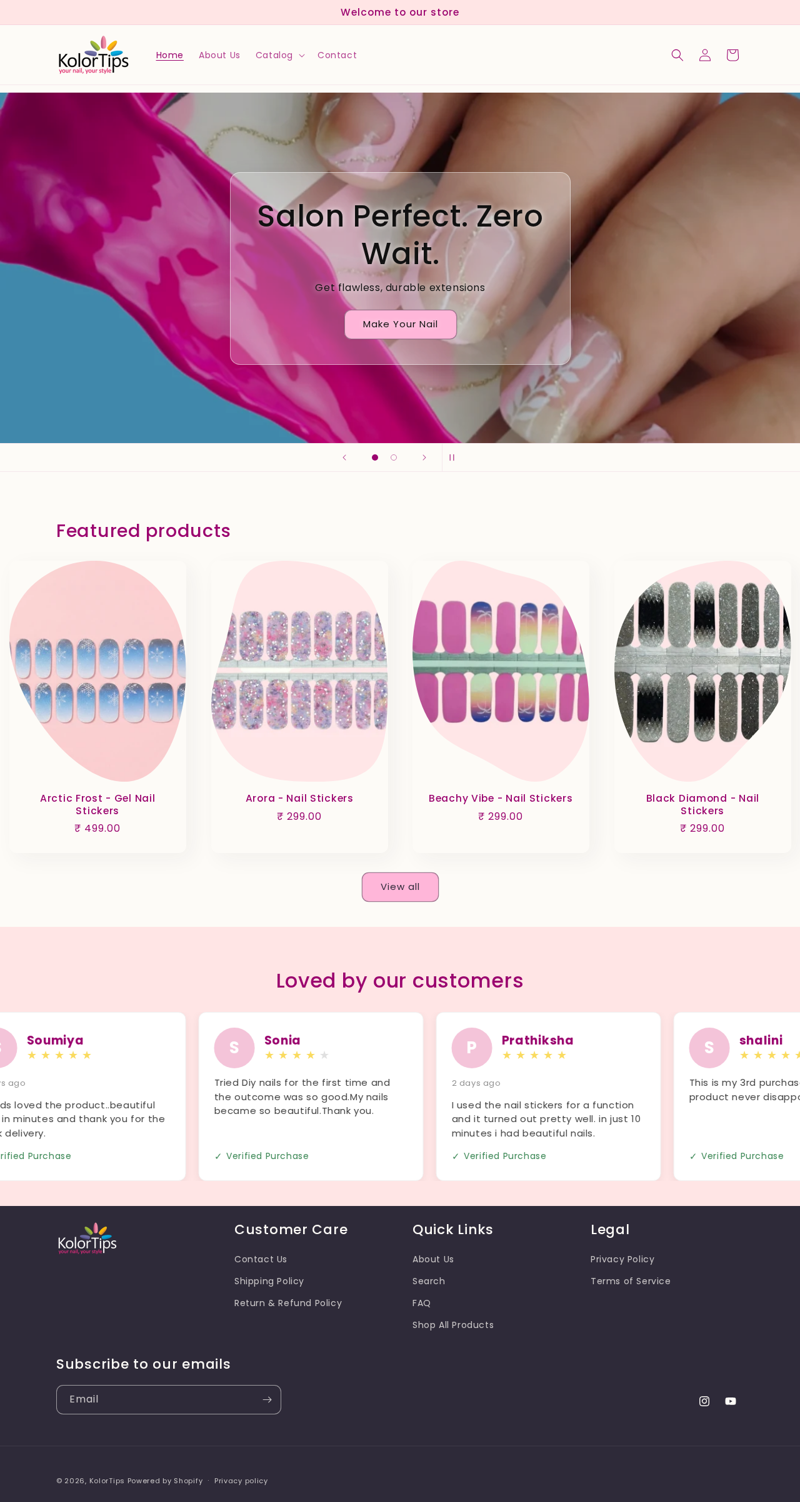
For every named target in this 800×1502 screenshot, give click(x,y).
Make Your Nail (400, 323)
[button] (279, 55)
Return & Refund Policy (288, 1303)
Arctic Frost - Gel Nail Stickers (98, 805)
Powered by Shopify (165, 1481)
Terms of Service (631, 1281)
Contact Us (261, 1259)
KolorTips (107, 1481)
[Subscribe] (267, 1399)
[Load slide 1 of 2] (375, 457)
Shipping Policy (269, 1281)
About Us (433, 1259)
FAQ (421, 1303)
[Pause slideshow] (455, 457)
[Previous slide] (344, 457)
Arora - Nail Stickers (299, 799)
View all (400, 886)
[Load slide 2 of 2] (393, 457)
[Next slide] (424, 457)
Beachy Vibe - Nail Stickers (500, 799)
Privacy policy (241, 1480)
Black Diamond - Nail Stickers (702, 805)
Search (429, 1281)
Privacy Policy (622, 1259)
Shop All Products (453, 1325)
